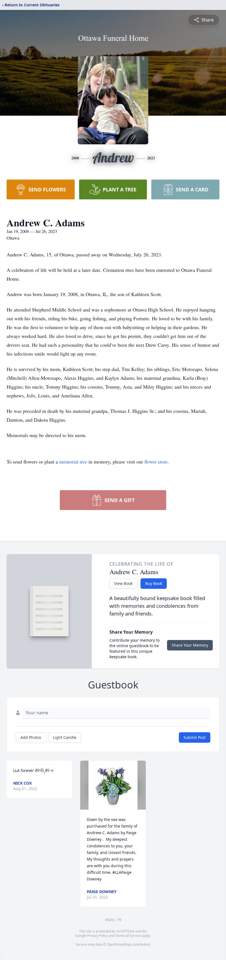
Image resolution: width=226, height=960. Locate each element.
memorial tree (73, 461)
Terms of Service (128, 935)
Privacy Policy (97, 935)
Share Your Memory (190, 645)
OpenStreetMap (119, 944)
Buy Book (153, 583)
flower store (156, 461)
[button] (113, 785)
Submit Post (195, 737)
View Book (123, 583)
